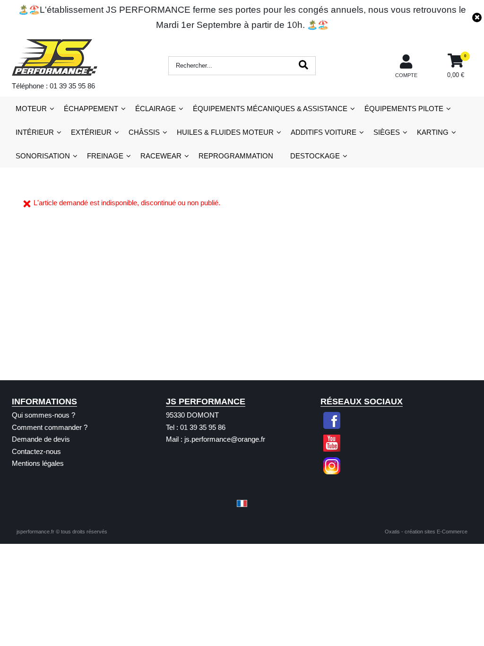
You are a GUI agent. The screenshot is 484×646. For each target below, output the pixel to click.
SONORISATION (43, 156)
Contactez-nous (36, 451)
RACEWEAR (161, 156)
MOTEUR (31, 109)
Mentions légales (38, 463)
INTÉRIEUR (35, 132)
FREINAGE (105, 156)
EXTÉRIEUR (91, 132)
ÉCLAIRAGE (155, 109)
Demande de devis (41, 439)
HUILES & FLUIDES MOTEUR (225, 132)
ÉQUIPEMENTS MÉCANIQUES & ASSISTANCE (270, 109)
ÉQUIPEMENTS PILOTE (403, 109)
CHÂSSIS (144, 132)
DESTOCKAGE (315, 156)
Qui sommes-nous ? (43, 415)
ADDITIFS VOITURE (323, 132)
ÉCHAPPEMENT (91, 109)
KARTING (433, 132)
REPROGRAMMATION (236, 156)
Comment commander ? (49, 427)
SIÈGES (386, 132)
